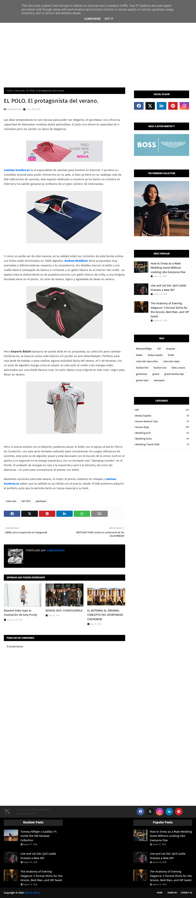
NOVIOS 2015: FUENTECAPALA (64, 610)
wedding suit (162, 432)
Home (160, 892)
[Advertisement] (98, 53)
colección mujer (171, 361)
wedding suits (162, 438)
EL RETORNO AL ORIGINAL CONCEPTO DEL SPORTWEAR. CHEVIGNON (105, 615)
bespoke (170, 348)
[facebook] (139, 106)
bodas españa (155, 355)
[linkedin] (161, 106)
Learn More (92, 18)
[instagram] (184, 106)
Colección (19, 90)
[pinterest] (173, 106)
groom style (142, 380)
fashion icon (160, 367)
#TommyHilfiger (144, 348)
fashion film (142, 367)
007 (159, 348)
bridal (171, 355)
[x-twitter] (150, 106)
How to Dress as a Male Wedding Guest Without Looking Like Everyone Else (168, 268)
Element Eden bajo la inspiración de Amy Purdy (20, 613)
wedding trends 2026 (162, 444)
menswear (159, 380)
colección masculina (147, 361)
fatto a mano (178, 367)
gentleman (141, 374)
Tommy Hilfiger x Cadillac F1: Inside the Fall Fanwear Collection (38, 836)
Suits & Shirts (32, 892)
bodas (139, 355)
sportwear (41, 501)
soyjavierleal (14, 109)
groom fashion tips (174, 374)
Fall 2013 (25, 501)
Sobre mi (172, 892)
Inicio (9, 90)
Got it (109, 18)
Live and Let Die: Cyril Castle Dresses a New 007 (168, 288)
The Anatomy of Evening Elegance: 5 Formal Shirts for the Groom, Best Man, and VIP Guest (170, 310)
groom (156, 374)
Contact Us (186, 892)
